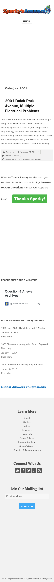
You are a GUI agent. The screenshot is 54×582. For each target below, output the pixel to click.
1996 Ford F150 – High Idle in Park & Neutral (23, 328)
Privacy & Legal (27, 438)
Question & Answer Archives (27, 450)
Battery (8, 159)
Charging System (23, 159)
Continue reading (40, 143)
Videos (27, 426)
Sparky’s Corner (27, 446)
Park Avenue (36, 159)
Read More (6, 336)
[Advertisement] (27, 54)
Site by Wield (47, 578)
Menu (27, 21)
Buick (14, 159)
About (27, 418)
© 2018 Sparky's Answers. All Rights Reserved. (20, 578)
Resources (27, 430)
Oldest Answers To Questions (23, 387)
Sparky (8, 152)
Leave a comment (12, 155)
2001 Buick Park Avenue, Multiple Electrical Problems (22, 105)
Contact (27, 422)
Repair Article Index (27, 442)
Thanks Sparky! (29, 199)
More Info (27, 434)
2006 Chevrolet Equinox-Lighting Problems (22, 364)
